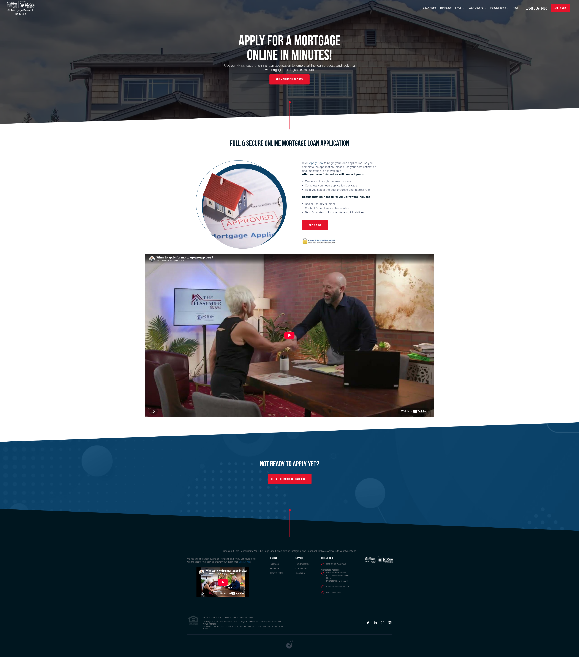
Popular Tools (498, 8)
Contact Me (244, 562)
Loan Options (476, 8)
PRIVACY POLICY (212, 618)
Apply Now (316, 163)
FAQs (458, 8)
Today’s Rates (276, 573)
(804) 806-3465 (536, 8)
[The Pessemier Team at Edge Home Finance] (21, 4)
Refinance (446, 8)
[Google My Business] (390, 623)
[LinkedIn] (375, 623)
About (516, 8)
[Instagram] (382, 623)
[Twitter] (368, 623)
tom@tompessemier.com (338, 587)
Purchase (274, 564)
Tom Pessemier (303, 564)
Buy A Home (430, 8)
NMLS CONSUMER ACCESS (239, 618)
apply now (560, 8)
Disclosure (300, 573)
